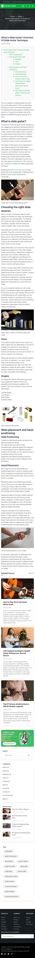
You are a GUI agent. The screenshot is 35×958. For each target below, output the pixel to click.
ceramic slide (22, 871)
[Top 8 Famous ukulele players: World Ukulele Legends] (17, 690)
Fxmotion (4, 929)
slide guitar (8, 851)
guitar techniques (11, 856)
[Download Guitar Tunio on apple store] (29, 6)
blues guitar (9, 861)
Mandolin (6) (7, 774)
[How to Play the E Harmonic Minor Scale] (17, 588)
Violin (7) (6, 778)
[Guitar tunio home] (8, 6)
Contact (16, 929)
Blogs (20, 16)
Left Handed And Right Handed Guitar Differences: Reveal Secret (16, 653)
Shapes (17, 64)
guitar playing (9, 891)
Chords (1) (6, 792)
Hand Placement (20, 74)
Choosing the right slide (17, 57)
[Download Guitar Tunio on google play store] (32, 6)
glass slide (24, 866)
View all (31, 573)
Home (12, 16)
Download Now (9, 744)
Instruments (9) (8, 795)
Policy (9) (6, 767)
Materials (18, 59)
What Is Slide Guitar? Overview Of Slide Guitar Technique (17, 20)
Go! (32, 936)
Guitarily (4, 927)
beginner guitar (10, 866)
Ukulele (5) (6, 781)
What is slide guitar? (16, 55)
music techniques (11, 886)
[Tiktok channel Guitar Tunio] (5, 954)
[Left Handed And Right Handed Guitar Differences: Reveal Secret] (17, 637)
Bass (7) (5, 785)
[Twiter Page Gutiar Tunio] (8, 954)
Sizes (17, 62)
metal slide (8, 871)
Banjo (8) (6, 771)
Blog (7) (5, 799)
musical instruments (11, 896)
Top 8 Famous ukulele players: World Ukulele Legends (22, 93)
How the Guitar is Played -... (21, 809)
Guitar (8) (6, 788)
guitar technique (15, 170)
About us (17, 917)
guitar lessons (9, 881)
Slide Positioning (20, 72)
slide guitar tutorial (11, 876)
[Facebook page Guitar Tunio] (2, 954)
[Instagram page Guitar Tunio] (11, 954)
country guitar (23, 861)
